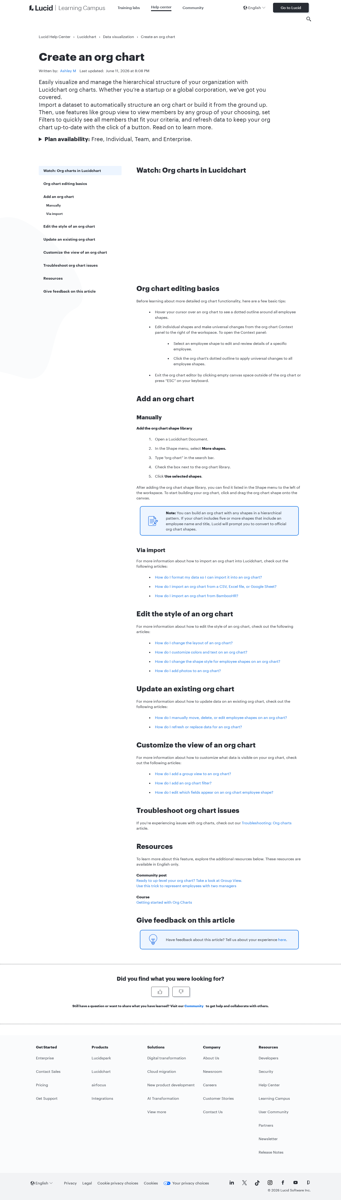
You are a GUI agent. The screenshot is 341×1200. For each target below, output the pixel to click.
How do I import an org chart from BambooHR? (196, 595)
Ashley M (68, 70)
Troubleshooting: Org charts (267, 823)
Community (193, 7)
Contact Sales (48, 1071)
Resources (53, 278)
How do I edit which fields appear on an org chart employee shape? (214, 792)
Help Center (269, 1085)
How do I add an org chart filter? (183, 783)
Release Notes (271, 1152)
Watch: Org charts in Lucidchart (72, 170)
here (282, 939)
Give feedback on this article (69, 291)
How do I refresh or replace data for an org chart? (198, 727)
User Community (274, 1111)
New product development (171, 1085)
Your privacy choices (190, 1183)
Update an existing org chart (69, 239)
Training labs (129, 7)
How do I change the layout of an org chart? (194, 642)
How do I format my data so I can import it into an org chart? (208, 577)
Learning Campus (274, 1098)
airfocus (99, 1085)
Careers (210, 1085)
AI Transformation (163, 1098)
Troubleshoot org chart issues (70, 265)
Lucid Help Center (55, 36)
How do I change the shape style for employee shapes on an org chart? (217, 661)
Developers (268, 1058)
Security (266, 1071)
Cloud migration (161, 1071)
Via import (54, 214)
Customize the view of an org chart (75, 252)
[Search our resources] (309, 19)
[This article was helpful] (160, 992)
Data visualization (118, 36)
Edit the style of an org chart (69, 226)
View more (156, 1111)
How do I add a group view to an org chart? (193, 773)
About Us (211, 1058)
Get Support (47, 1098)
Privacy (70, 1183)
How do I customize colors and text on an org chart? (201, 652)
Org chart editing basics (65, 183)
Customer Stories (218, 1098)
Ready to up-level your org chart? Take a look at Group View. (189, 880)
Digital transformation (166, 1058)
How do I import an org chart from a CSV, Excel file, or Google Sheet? (216, 586)
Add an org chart (58, 196)
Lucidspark (101, 1058)
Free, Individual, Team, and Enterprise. (118, 139)
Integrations (102, 1098)
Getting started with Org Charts (164, 902)
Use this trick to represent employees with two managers (186, 885)
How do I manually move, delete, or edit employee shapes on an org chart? (221, 717)
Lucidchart (86, 36)
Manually (53, 205)
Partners (266, 1125)
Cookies (151, 1183)
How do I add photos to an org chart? (188, 670)
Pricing (42, 1085)
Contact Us (213, 1111)
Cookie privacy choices (117, 1183)
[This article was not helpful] (181, 992)
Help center (161, 7)
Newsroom (212, 1071)
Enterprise (45, 1058)
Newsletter (268, 1138)
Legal (87, 1183)
